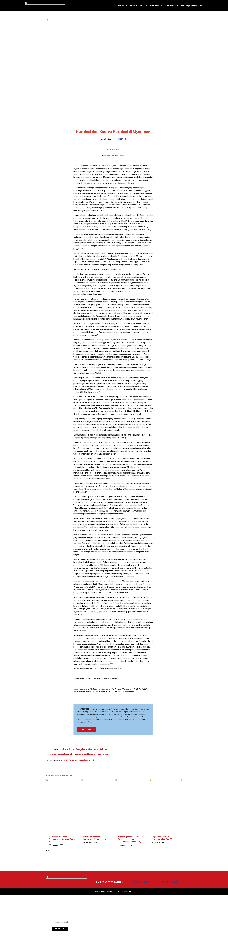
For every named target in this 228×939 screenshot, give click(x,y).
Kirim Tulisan (169, 5)
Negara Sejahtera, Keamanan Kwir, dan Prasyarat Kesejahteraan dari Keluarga (130, 839)
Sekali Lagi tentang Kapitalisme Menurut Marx (94, 837)
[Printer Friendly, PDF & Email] (113, 149)
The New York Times (115, 156)
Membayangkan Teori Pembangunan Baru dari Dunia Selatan (62, 839)
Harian (132, 5)
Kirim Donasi (169, 882)
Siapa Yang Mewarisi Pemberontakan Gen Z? (162, 837)
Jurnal (142, 5)
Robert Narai (123, 139)
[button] (201, 5)
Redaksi (180, 5)
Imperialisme (191, 5)
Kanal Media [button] (154, 5)
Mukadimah (122, 5)
